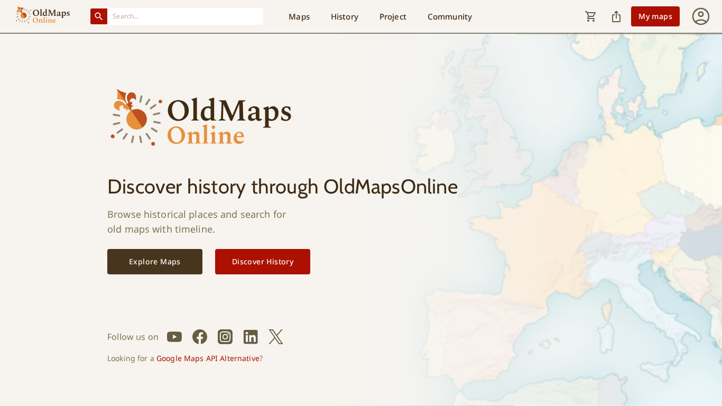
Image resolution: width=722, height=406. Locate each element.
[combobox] (185, 16)
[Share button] (616, 16)
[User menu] (701, 16)
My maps (655, 16)
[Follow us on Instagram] (225, 336)
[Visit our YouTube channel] (174, 336)
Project (392, 16)
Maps (299, 16)
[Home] (43, 16)
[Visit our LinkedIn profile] (250, 336)
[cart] (591, 16)
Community (450, 16)
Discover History (262, 261)
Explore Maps (155, 261)
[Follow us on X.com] (276, 336)
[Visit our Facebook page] (199, 336)
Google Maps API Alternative (208, 358)
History (344, 16)
